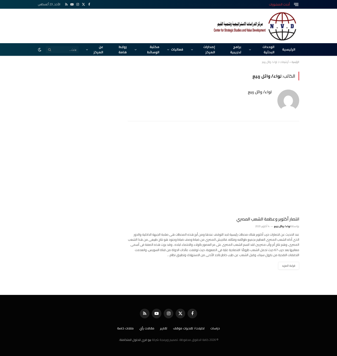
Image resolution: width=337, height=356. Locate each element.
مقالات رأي (146, 328)
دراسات (215, 328)
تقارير (163, 328)
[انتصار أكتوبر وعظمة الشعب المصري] (213, 171)
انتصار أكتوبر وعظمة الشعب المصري (267, 219)
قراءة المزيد (288, 265)
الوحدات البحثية (268, 49)
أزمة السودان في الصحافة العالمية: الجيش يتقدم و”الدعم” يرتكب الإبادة (215, 4)
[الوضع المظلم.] (40, 49)
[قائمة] (296, 4)
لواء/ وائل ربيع (260, 92)
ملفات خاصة (125, 328)
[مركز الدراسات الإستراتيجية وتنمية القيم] (255, 26)
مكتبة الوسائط (153, 49)
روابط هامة (123, 49)
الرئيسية (288, 49)
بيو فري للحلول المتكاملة (135, 339)
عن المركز (98, 49)
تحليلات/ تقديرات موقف (189, 328)
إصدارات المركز (209, 49)
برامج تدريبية (235, 49)
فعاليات (177, 49)
